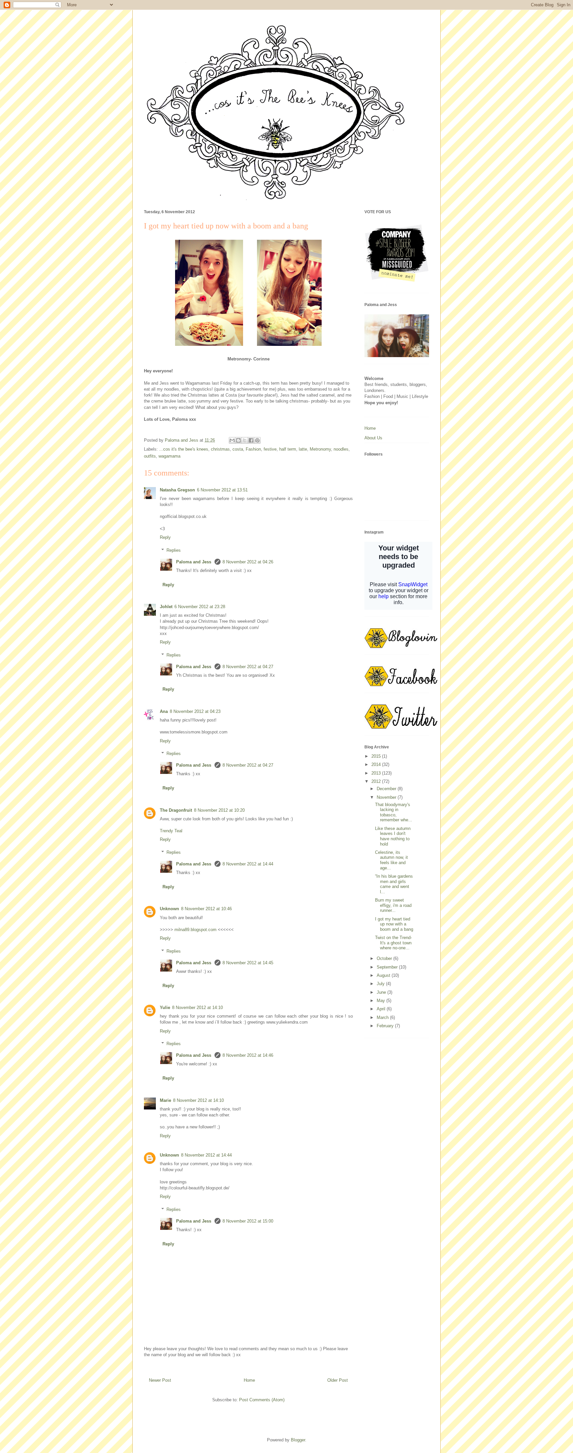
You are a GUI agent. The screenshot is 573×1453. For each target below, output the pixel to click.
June (382, 992)
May (381, 1000)
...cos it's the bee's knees (183, 449)
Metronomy (320, 449)
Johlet (166, 606)
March (383, 1017)
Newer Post (160, 1380)
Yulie (165, 1007)
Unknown (169, 908)
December (387, 788)
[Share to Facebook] (251, 440)
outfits (150, 456)
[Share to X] (244, 440)
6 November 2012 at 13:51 (222, 489)
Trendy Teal (171, 830)
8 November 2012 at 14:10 (197, 1007)
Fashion (253, 449)
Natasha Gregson (177, 489)
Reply (165, 537)
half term (287, 449)
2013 (376, 773)
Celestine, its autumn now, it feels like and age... (391, 860)
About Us (373, 437)
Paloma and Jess (194, 561)
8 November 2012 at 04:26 (248, 561)
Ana (164, 711)
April (382, 1008)
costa (237, 449)
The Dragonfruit (176, 810)
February (386, 1025)
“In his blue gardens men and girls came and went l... (394, 884)
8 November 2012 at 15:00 (248, 1221)
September (388, 967)
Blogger (298, 1439)
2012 (376, 781)
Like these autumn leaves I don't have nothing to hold (393, 836)
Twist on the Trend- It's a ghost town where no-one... (393, 942)
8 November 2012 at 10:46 (206, 908)
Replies (173, 549)
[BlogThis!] (238, 440)
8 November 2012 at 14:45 (248, 962)
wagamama (169, 456)
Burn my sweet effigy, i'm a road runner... (393, 905)
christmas (220, 449)
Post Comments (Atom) (262, 1399)
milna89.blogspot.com (195, 929)
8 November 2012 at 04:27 (248, 666)
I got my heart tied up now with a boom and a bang (394, 924)
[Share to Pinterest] (257, 440)
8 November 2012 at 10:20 (219, 810)
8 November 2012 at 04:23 (195, 711)
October (385, 958)
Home (249, 1380)
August (384, 975)
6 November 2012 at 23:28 (199, 606)
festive (270, 449)
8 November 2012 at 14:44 (248, 863)
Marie (165, 1100)
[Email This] (232, 440)
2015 (376, 756)
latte (303, 449)
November (387, 797)
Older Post (337, 1380)
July (381, 983)
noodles (341, 449)
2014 (376, 764)
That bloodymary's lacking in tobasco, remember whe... (393, 812)
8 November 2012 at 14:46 (248, 1055)
